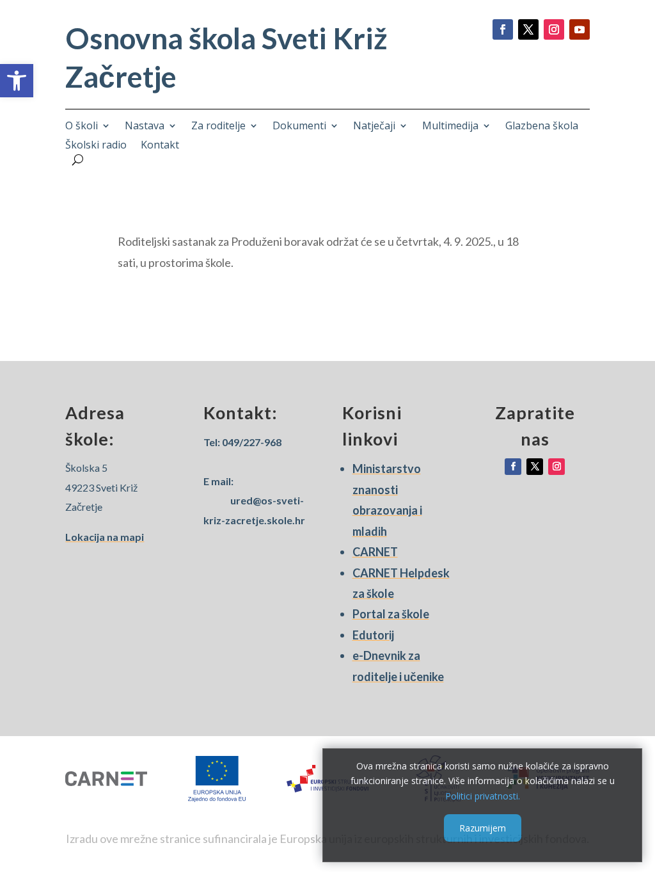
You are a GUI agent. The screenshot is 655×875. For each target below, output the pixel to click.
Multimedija (450, 126)
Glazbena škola (541, 126)
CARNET (375, 552)
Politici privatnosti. (482, 796)
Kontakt (160, 146)
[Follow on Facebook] (503, 29)
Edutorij (373, 635)
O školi (81, 126)
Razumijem (482, 828)
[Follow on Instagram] (554, 29)
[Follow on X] (528, 29)
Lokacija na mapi (104, 537)
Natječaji (374, 126)
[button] (16, 80)
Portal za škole (390, 614)
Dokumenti (299, 126)
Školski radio (96, 146)
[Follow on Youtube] (579, 29)
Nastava (144, 126)
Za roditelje (218, 126)
